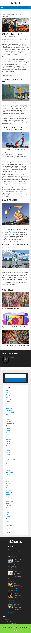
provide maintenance (10, 232)
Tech (7, 512)
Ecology (8, 419)
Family (7, 426)
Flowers (8, 434)
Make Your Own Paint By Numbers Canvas (15, 345)
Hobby (8, 452)
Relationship (9, 492)
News (7, 481)
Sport (7, 508)
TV (6, 523)
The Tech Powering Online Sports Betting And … (17, 607)
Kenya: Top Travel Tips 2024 (10, 308)
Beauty (8, 395)
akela (4, 39)
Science (8, 496)
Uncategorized (10, 525)
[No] (29, 628)
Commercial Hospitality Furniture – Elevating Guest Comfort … (14, 563)
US (6, 527)
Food (7, 437)
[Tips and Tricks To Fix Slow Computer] (15, 318)
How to (8, 461)
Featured (8, 430)
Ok (15, 630)
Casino (8, 406)
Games (8, 441)
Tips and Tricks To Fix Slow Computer (14, 327)
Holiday (8, 454)
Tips (22, 39)
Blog (7, 397)
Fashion (8, 428)
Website (8, 532)
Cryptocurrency (10, 412)
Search (15, 380)
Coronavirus (9, 410)
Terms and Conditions (10, 623)
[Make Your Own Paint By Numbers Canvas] (15, 337)
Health (8, 448)
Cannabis (8, 401)
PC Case (8, 483)
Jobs (7, 463)
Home (7, 457)
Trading (8, 516)
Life (7, 468)
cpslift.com (12, 194)
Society (8, 503)
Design (8, 417)
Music (7, 477)
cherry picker (20, 158)
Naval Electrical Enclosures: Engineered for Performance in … (15, 575)
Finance (8, 432)
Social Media (9, 501)
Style (7, 510)
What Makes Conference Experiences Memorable (17, 596)
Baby (7, 392)
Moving (8, 474)
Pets (7, 485)
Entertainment (10, 423)
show (12, 75)
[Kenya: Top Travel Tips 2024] (15, 299)
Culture (8, 415)
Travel (7, 521)
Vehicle (8, 530)
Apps (7, 390)
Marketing (8, 470)
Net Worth (8, 479)
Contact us (7, 619)
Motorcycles (9, 472)
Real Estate (9, 490)
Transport (8, 519)
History (8, 450)
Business (8, 399)
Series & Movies (10, 499)
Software (8, 505)
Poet (7, 488)
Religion (8, 494)
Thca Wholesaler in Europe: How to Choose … (18, 586)
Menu (2, 7)
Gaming (8, 443)
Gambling (8, 439)
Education (8, 421)
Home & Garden (10, 459)
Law (7, 465)
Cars (7, 403)
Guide (7, 446)
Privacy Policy (8, 621)
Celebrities (9, 408)
